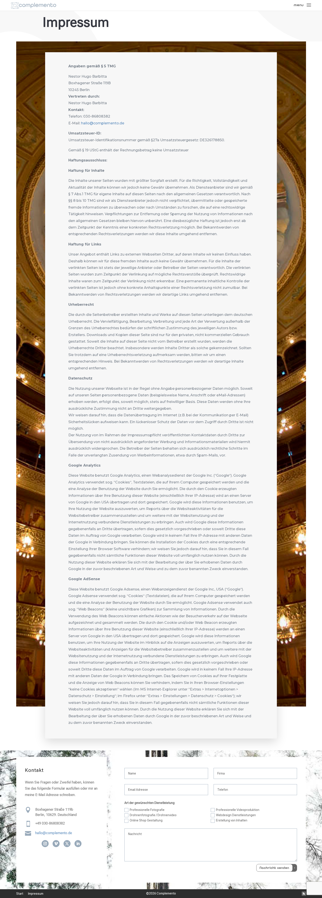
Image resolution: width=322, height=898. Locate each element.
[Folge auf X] (67, 843)
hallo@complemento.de (102, 123)
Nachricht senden (274, 868)
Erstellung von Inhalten (231, 820)
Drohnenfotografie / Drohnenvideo (153, 815)
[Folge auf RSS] (304, 893)
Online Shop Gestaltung (146, 820)
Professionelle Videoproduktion (237, 810)
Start (19, 893)
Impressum (35, 893)
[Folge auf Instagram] (45, 843)
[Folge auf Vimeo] (56, 843)
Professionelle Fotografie (147, 810)
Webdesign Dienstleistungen (236, 815)
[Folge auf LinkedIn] (77, 843)
